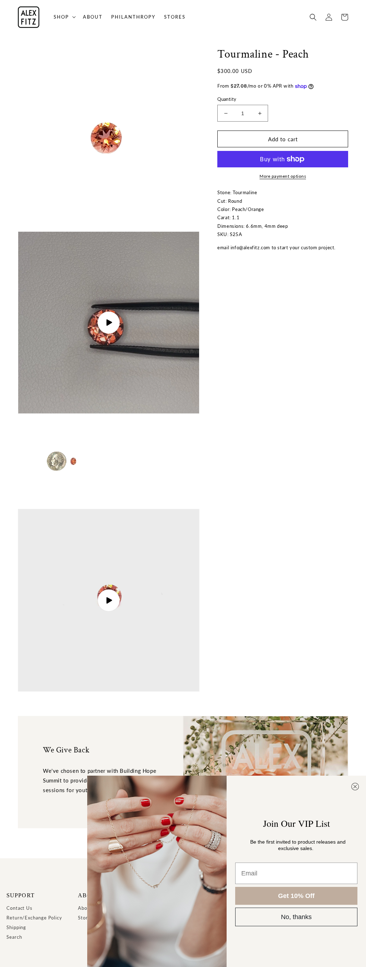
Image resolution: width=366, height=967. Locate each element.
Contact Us (19, 908)
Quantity (226, 99)
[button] (64, 17)
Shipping (16, 927)
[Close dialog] (355, 786)
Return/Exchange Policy (34, 918)
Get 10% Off (296, 895)
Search (14, 937)
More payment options (282, 176)
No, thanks (296, 917)
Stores (85, 918)
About (85, 908)
